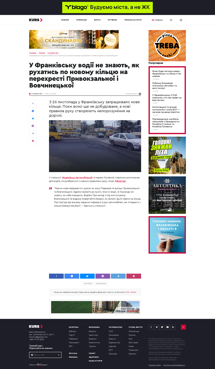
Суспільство (36, 93)
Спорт (92, 353)
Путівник (112, 20)
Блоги (97, 20)
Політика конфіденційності (174, 365)
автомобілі (88, 283)
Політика (74, 327)
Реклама (73, 357)
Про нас (73, 353)
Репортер (120, 181)
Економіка (94, 327)
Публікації (81, 20)
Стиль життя (135, 327)
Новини (65, 20)
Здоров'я (94, 357)
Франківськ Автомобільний (77, 178)
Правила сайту (155, 365)
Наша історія (95, 361)
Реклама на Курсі (133, 20)
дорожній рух (101, 283)
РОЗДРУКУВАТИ (132, 93)
